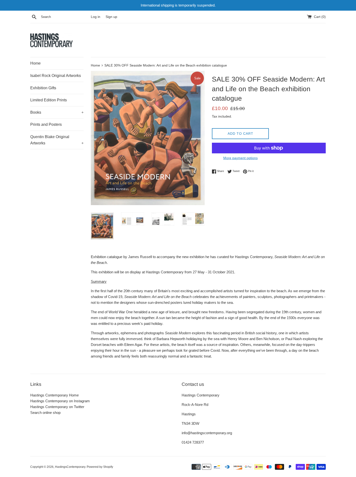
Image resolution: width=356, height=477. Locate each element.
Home (35, 63)
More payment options (240, 158)
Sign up (111, 17)
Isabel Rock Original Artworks (55, 76)
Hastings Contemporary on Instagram (60, 401)
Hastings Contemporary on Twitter (57, 407)
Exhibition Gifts (43, 88)
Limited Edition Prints (48, 100)
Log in (95, 17)
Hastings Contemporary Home (54, 395)
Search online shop (45, 412)
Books (57, 112)
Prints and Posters (46, 124)
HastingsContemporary (70, 467)
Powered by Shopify (100, 467)
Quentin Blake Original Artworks (57, 140)
